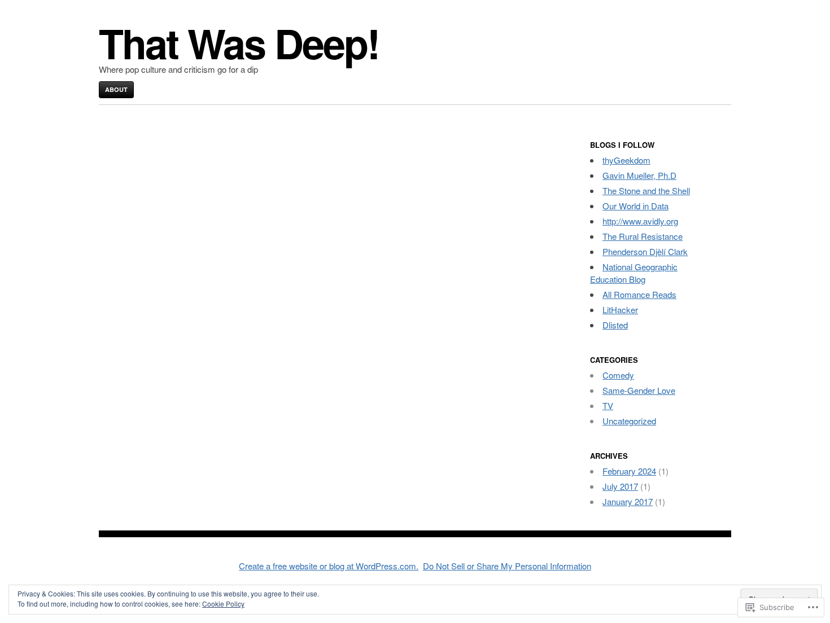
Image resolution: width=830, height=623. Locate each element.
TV (607, 405)
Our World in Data (635, 206)
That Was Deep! (239, 43)
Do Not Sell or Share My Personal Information (507, 566)
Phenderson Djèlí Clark (645, 251)
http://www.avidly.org (640, 221)
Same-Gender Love (638, 390)
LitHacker (620, 309)
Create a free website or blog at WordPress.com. (328, 566)
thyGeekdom (626, 160)
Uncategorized (629, 421)
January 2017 (627, 501)
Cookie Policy (223, 603)
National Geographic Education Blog (634, 273)
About (116, 89)
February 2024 (629, 471)
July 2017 (620, 486)
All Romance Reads (639, 294)
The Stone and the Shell (646, 190)
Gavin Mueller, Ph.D (639, 175)
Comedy (618, 375)
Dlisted (615, 325)
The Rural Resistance (642, 236)
